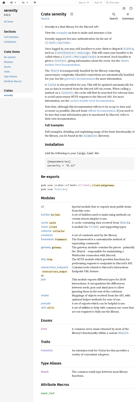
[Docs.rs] (4, 2)
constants (47, 235)
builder (45, 214)
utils (43, 307)
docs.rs (82, 2)
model (45, 295)
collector (46, 231)
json (43, 279)
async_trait (47, 393)
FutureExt (47, 350)
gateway (46, 247)
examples (61, 32)
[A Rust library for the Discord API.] (13, 2)
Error (44, 329)
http (43, 259)
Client (84, 185)
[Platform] (25, 2)
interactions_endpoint (54, 267)
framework (47, 239)
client (44, 226)
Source (45, 18)
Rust (97, 2)
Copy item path (72, 14)
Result (45, 371)
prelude (46, 303)
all (42, 206)
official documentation (101, 110)
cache (44, 222)
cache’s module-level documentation (92, 100)
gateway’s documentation (79, 78)
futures (60, 189)
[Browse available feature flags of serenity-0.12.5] (34, 2)
